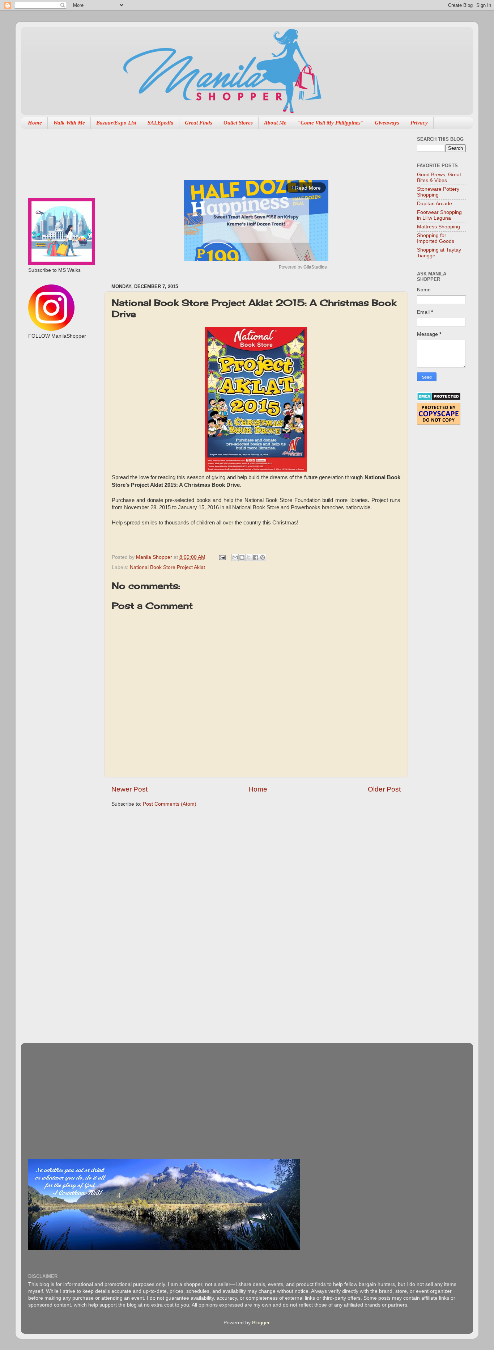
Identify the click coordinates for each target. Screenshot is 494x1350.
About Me (275, 123)
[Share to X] (248, 557)
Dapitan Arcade (434, 203)
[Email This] (235, 557)
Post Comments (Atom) (169, 804)
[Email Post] (222, 557)
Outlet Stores (238, 123)
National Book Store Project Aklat (167, 567)
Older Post (384, 789)
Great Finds (198, 123)
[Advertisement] (243, 150)
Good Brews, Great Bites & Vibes (439, 177)
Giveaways (387, 123)
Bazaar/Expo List (116, 123)
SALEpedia (161, 123)
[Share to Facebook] (255, 557)
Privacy (419, 123)
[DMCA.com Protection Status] (439, 399)
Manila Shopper (155, 557)
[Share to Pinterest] (262, 557)
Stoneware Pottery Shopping (438, 192)
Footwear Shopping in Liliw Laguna (439, 215)
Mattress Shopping (438, 226)
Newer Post (129, 789)
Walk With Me (69, 123)
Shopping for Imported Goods (435, 238)
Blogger (260, 1322)
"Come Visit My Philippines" (330, 123)
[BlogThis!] (242, 557)
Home (35, 123)
